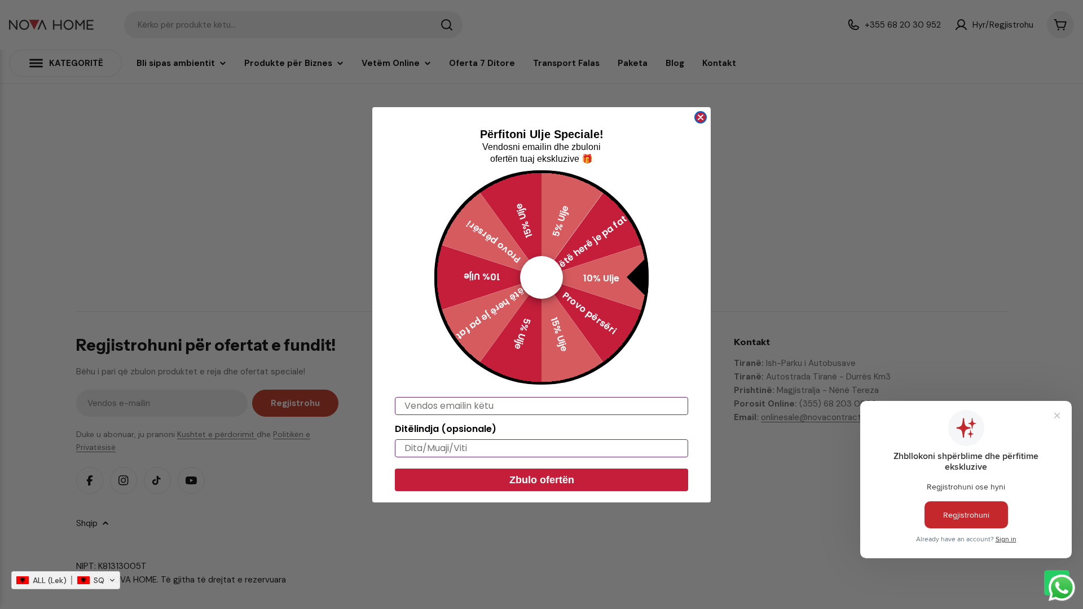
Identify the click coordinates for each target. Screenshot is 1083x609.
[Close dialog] (700, 117)
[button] (65, 580)
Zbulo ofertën (541, 480)
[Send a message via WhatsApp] (1061, 587)
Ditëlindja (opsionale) (445, 428)
